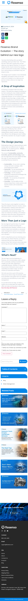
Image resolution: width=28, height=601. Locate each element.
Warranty (3, 580)
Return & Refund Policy (7, 575)
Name (3, 325)
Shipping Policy (5, 573)
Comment (4, 307)
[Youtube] (7, 531)
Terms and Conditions (7, 577)
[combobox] (10, 361)
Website (3, 336)
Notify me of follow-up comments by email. (14, 347)
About (3, 556)
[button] (2, 34)
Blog (2, 563)
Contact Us (4, 558)
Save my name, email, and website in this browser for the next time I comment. (12, 344)
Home (3, 553)
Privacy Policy (4, 570)
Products (3, 560)
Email (3, 331)
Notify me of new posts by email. (12, 350)
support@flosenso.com (7, 544)
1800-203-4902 (5, 538)
